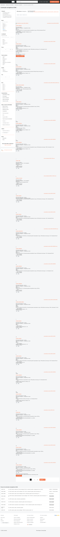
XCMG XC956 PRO (19, 231)
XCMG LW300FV (19, 429)
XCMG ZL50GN (18, 43)
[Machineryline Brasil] (6, 1)
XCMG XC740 (3, 501)
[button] (17, 34)
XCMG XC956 (3, 504)
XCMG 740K (18, 160)
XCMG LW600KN (19, 283)
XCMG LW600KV (19, 123)
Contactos (2, 520)
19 (37, 479)
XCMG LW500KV (19, 266)
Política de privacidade (17, 519)
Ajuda (1, 519)
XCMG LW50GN (19, 25)
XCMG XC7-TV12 (3, 507)
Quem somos (3, 517)
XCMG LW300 (3, 493)
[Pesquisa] (17, 1)
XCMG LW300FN (19, 464)
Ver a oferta (19, 475)
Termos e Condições (17, 517)
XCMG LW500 (3, 491)
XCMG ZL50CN (18, 101)
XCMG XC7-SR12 (19, 178)
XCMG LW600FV (19, 142)
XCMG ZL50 (18, 412)
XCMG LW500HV (19, 248)
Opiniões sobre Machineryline (18, 522)
